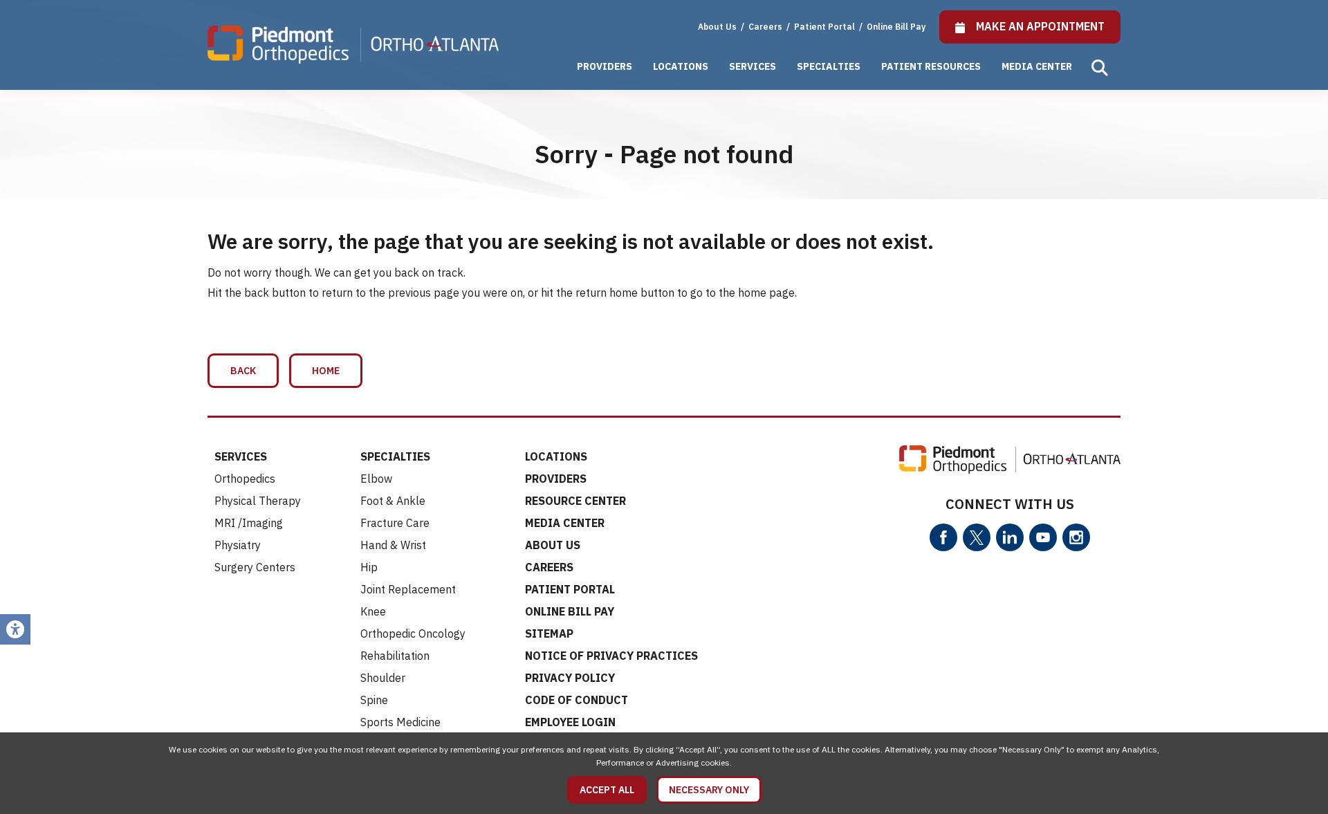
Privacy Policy (570, 678)
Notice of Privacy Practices (611, 656)
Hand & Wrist (393, 545)
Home (326, 370)
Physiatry (237, 545)
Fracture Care (395, 523)
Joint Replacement (408, 589)
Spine (374, 700)
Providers (604, 66)
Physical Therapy (257, 501)
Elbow (376, 478)
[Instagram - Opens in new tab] (1076, 537)
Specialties (828, 66)
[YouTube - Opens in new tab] (1043, 537)
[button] (1099, 67)
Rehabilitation (395, 656)
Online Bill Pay (896, 26)
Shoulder (382, 678)
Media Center (1037, 66)
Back (243, 370)
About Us (717, 26)
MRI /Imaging (248, 523)
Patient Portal (825, 26)
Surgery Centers (254, 567)
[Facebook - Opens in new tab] (943, 537)
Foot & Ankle (392, 501)
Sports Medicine (400, 722)
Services (752, 66)
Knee (373, 611)
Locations (680, 66)
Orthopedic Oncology (412, 633)
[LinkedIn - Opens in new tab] (1010, 537)
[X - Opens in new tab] (976, 537)
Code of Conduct (576, 700)
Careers (766, 26)
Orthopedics (244, 478)
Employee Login (570, 722)
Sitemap (549, 633)
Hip (369, 567)
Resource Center (575, 501)
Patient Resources (931, 66)
